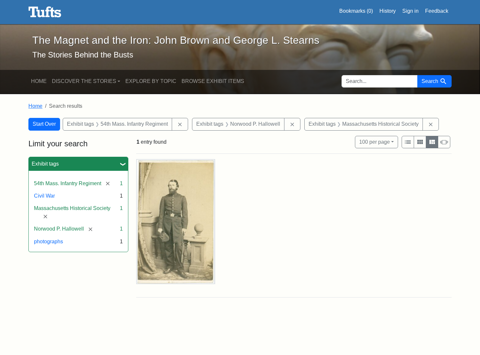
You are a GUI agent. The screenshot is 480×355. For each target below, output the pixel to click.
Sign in (410, 11)
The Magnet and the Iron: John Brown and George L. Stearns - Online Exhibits (44, 12)
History (387, 11)
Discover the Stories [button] (84, 81)
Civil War (44, 196)
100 (374, 142)
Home (39, 81)
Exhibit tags (45, 164)
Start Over (44, 124)
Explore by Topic (150, 81)
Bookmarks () (356, 11)
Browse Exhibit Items (213, 81)
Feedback (436, 11)
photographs (48, 241)
